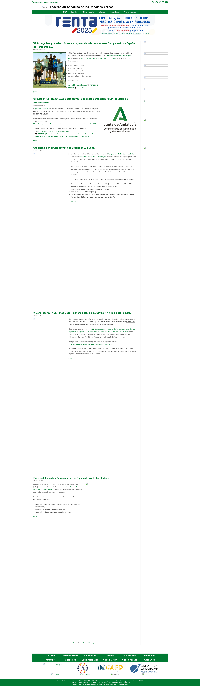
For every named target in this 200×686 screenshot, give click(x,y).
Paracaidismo (129, 655)
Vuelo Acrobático (90, 660)
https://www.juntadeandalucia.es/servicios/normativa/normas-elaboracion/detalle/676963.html (67, 124)
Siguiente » (95, 643)
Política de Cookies (122, 684)
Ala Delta (50, 655)
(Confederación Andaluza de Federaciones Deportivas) (107, 332)
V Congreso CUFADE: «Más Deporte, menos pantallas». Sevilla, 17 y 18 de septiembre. (82, 312)
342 (89, 643)
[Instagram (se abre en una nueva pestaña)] (159, 2)
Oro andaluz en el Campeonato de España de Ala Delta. (64, 147)
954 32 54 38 (38, 2)
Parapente (50, 660)
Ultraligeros (70, 660)
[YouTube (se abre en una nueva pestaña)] (166, 2)
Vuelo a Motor (110, 660)
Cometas (110, 655)
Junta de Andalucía (42, 109)
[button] (139, 12)
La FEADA (64, 12)
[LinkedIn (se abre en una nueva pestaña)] (163, 2)
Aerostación (90, 655)
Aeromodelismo (70, 655)
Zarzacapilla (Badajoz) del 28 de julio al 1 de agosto (98, 58)
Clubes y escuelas (88, 12)
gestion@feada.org (52, 2)
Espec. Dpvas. (115, 12)
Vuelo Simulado (129, 660)
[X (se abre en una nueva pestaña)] (153, 2)
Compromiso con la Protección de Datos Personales (87, 684)
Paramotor (149, 655)
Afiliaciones (102, 12)
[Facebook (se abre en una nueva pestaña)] (156, 2)
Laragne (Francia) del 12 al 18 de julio (93, 157)
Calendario (74, 12)
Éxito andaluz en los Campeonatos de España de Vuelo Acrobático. (71, 478)
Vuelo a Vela (149, 660)
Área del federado (130, 12)
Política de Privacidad (109, 684)
